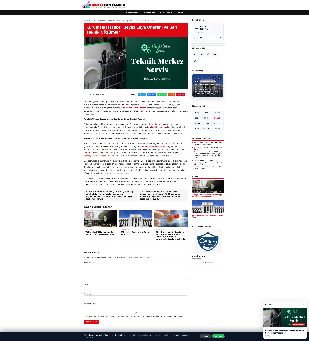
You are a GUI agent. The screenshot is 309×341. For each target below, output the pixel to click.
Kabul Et (218, 336)
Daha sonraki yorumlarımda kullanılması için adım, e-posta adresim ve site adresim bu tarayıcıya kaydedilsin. (133, 316)
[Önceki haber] (214, 78)
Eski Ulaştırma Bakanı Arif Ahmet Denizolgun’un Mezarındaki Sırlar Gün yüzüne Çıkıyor (208, 162)
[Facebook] (195, 54)
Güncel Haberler (132, 12)
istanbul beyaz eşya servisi (133, 108)
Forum (180, 12)
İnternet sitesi (90, 304)
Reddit (171, 94)
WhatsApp (162, 94)
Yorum (87, 262)
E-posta (88, 294)
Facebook (151, 94)
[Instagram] (208, 54)
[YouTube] (215, 54)
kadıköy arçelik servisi (94, 156)
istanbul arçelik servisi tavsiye (154, 146)
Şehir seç (198, 33)
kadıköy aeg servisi (160, 127)
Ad (86, 284)
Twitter (142, 94)
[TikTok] (195, 61)
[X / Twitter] (201, 54)
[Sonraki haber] (220, 78)
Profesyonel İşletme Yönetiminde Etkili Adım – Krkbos (208, 168)
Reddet (205, 336)
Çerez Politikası (166, 12)
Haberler (87, 21)
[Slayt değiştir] (203, 262)
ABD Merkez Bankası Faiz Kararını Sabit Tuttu (208, 148)
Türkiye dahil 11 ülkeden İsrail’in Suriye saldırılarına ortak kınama (208, 143)
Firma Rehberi (149, 12)
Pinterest (181, 94)
